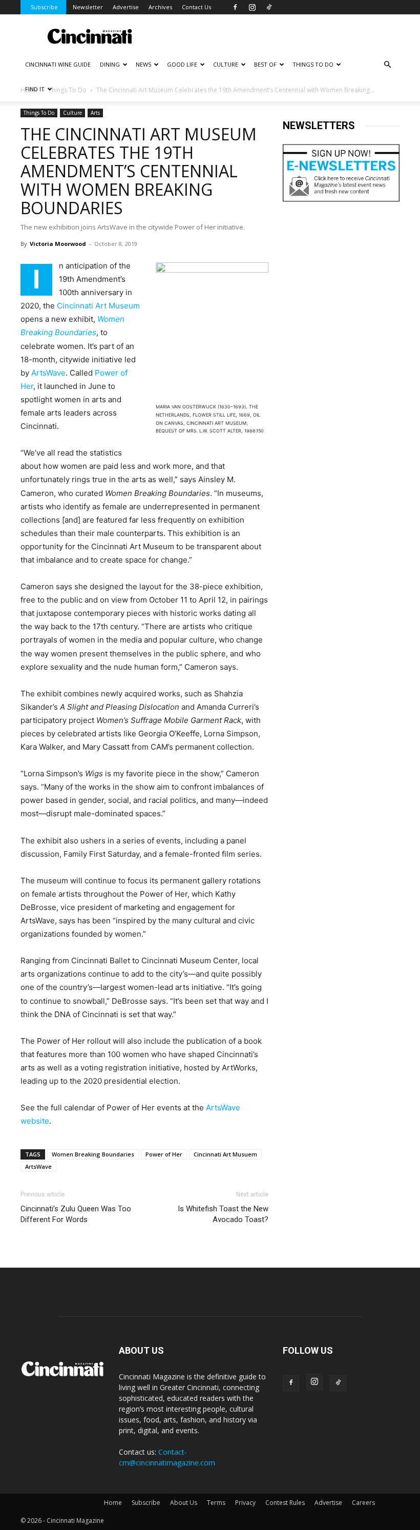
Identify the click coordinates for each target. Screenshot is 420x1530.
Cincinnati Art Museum (98, 306)
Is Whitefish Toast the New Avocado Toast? (223, 1214)
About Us (183, 1502)
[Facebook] (235, 7)
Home (113, 1502)
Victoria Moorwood (58, 243)
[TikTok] (269, 7)
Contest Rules (285, 1502)
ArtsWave (48, 373)
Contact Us (196, 7)
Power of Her (163, 1154)
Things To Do (39, 112)
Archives (160, 7)
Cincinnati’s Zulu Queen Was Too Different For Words (75, 1214)
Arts (95, 112)
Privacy (245, 1502)
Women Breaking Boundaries (93, 1154)
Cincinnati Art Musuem (225, 1154)
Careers (363, 1502)
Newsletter (88, 7)
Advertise (126, 7)
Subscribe (44, 7)
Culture (72, 112)
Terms (216, 1502)
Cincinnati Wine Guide (58, 64)
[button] (387, 65)
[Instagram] (252, 7)
